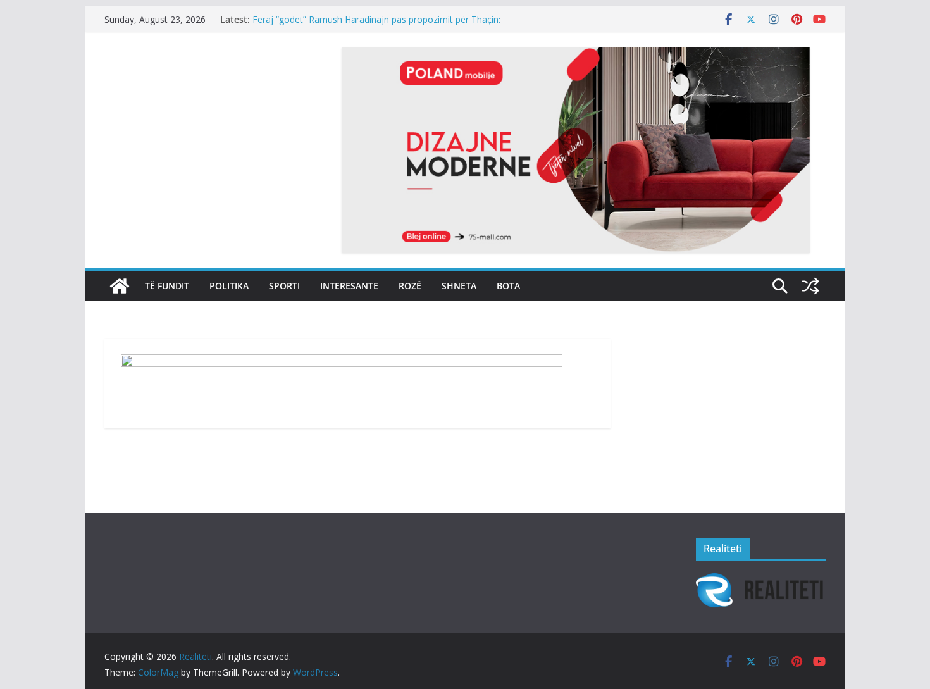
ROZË (410, 286)
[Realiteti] (119, 286)
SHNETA (459, 286)
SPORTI (284, 286)
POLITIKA (229, 286)
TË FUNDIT (167, 286)
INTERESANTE (349, 286)
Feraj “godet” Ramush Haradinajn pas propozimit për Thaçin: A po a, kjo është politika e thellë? (376, 25)
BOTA (508, 286)
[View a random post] (810, 286)
